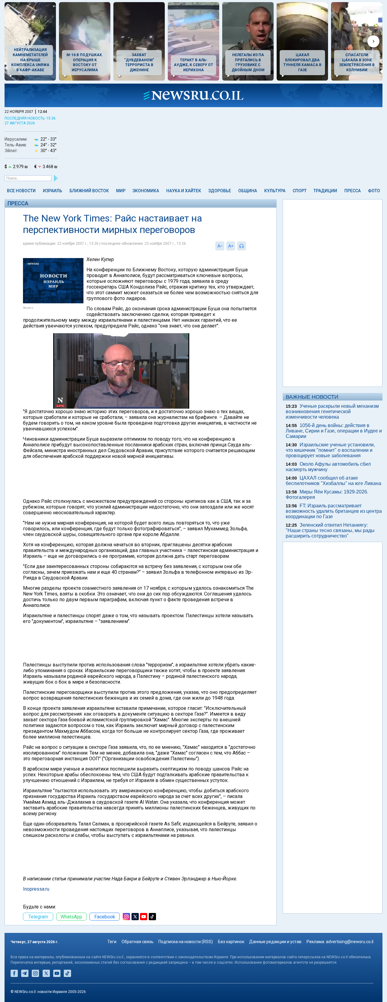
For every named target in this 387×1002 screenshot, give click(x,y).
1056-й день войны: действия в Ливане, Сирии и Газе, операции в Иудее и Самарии (334, 431)
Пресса (352, 190)
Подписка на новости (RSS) (185, 941)
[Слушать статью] (247, 245)
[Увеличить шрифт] (230, 245)
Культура (274, 190)
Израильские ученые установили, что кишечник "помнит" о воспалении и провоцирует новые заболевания (330, 450)
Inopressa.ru (36, 889)
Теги (111, 941)
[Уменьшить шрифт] (219, 245)
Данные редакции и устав (275, 941)
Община (247, 190)
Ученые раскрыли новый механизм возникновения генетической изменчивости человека (332, 412)
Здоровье (219, 190)
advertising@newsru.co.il (349, 941)
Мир (120, 190)
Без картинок (231, 941)
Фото (374, 190)
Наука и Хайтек (183, 190)
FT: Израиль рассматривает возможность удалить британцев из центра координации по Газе (334, 511)
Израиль (52, 190)
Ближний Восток (89, 190)
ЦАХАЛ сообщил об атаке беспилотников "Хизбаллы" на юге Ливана (333, 480)
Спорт (300, 190)
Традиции (325, 190)
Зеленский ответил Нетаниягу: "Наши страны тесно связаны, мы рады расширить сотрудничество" (330, 530)
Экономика (145, 190)
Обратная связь (138, 941)
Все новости (21, 190)
